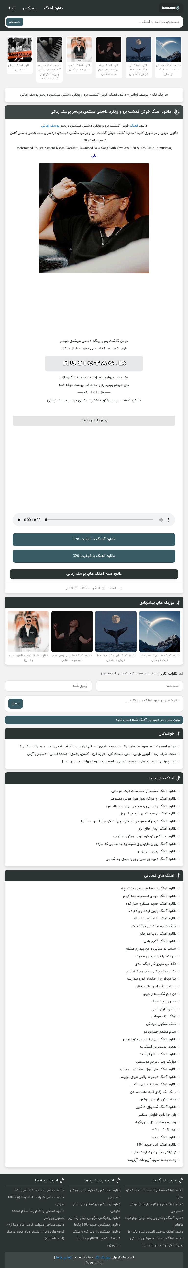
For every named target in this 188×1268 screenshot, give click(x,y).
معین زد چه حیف (163, 1001)
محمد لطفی (58, 754)
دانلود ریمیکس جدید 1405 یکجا (97, 1224)
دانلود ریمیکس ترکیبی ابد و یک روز (94, 1218)
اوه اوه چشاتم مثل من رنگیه (155, 1122)
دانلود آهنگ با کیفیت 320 (94, 555)
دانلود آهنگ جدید (163, 1137)
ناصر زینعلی (148, 761)
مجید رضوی (108, 746)
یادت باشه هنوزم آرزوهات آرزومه (152, 1160)
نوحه (12, 8)
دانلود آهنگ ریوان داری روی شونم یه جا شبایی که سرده (136, 844)
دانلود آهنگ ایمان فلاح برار (157, 828)
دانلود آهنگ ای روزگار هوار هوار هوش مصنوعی (143, 798)
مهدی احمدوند (165, 746)
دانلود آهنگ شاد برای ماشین (156, 1107)
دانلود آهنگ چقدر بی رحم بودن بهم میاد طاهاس (141, 806)
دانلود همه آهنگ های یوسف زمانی (94, 573)
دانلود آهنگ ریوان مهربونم (157, 851)
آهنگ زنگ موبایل (163, 1016)
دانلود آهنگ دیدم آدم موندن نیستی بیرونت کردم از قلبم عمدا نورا (128, 821)
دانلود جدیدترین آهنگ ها (158, 1047)
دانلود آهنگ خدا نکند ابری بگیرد (153, 1084)
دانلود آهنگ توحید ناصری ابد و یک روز (148, 813)
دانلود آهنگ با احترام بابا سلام (154, 918)
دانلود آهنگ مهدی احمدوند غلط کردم (149, 896)
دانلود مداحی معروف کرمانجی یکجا (38, 1190)
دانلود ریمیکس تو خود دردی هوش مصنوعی (144, 836)
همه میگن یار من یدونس (157, 1099)
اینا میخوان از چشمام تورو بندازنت (151, 979)
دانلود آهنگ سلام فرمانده (158, 1054)
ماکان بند (24, 746)
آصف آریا (107, 761)
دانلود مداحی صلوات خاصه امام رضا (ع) (35, 1224)
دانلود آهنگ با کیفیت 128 (94, 539)
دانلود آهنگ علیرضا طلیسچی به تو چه (148, 888)
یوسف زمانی (139, 95)
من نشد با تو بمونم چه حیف (155, 956)
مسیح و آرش (36, 754)
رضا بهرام (90, 761)
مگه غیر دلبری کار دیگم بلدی (155, 964)
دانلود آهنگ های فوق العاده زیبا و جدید (147, 1069)
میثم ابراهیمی (85, 746)
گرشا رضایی (62, 746)
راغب (123, 746)
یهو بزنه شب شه (164, 1129)
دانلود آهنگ (53, 8)
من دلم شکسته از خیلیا (159, 994)
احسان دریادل (71, 761)
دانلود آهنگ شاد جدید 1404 (156, 1144)
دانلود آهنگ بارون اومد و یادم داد (152, 911)
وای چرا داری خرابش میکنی (157, 1114)
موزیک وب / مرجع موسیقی (155, 1061)
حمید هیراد (43, 746)
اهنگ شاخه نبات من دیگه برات (153, 926)
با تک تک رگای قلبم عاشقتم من (153, 1092)
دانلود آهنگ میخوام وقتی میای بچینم (148, 1077)
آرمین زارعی (141, 754)
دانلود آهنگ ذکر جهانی (160, 941)
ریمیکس (30, 8)
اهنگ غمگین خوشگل (161, 1024)
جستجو (14, 22)
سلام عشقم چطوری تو (160, 1031)
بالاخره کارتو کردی (163, 1009)
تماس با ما (63, 1257)
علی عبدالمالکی (119, 754)
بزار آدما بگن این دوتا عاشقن (156, 986)
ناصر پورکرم (168, 761)
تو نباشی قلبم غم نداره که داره (154, 1152)
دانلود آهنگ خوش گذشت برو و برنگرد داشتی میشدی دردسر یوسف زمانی (111, 111)
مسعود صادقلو (141, 746)
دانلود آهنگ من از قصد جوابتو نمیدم (149, 1039)
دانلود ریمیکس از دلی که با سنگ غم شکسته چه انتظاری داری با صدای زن (96, 1238)
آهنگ (134, 125)
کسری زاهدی (79, 754)
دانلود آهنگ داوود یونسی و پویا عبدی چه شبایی (141, 859)
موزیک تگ (160, 95)
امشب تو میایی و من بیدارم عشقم (151, 948)
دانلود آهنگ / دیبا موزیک (158, 933)
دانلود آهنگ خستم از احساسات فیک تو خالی (143, 791)
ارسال (15, 703)
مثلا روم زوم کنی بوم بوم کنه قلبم (151, 971)
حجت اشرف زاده (164, 754)
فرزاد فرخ (98, 754)
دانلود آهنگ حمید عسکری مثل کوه (151, 903)
